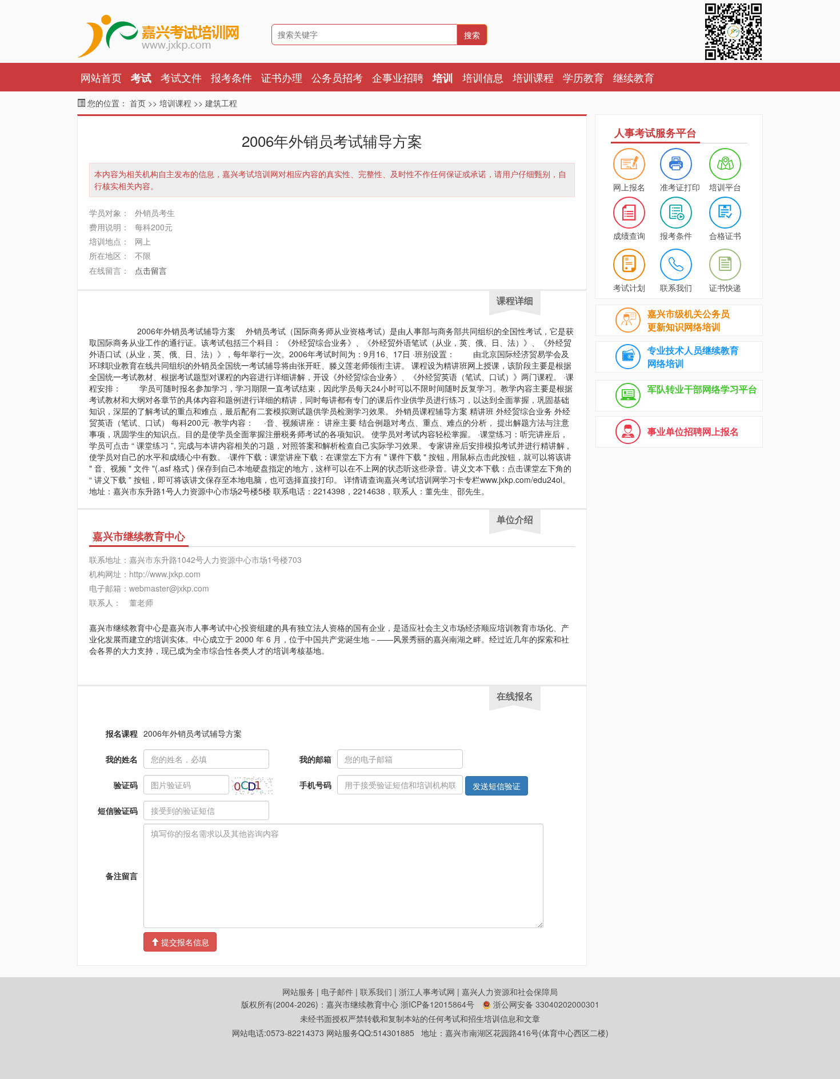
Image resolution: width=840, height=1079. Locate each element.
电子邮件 (337, 991)
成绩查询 (629, 235)
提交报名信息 (184, 942)
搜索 (472, 35)
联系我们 (676, 287)
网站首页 (101, 77)
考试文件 (181, 77)
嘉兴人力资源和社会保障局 (510, 991)
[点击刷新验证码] (252, 786)
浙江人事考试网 (427, 991)
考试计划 (629, 287)
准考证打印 (680, 187)
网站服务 (298, 991)
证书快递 (725, 287)
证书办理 (281, 77)
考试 (141, 77)
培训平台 (725, 187)
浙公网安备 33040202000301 (545, 1004)
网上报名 (629, 187)
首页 (138, 103)
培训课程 (533, 77)
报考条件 (231, 77)
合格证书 (725, 235)
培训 (443, 77)
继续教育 (633, 77)
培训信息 (482, 77)
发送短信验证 (497, 786)
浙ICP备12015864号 (437, 1004)
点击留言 (151, 270)
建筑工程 (221, 103)
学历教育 (583, 77)
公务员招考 (337, 77)
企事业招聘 (397, 77)
